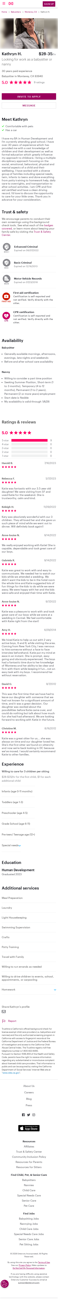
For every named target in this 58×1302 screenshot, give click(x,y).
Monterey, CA (31, 12)
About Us (29, 1085)
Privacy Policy (25, 1265)
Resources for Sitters (29, 1167)
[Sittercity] (11, 4)
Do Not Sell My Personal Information (29, 1268)
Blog (29, 1098)
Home (4, 12)
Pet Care (29, 1205)
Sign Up (49, 4)
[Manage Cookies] (5, 1284)
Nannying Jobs (29, 1223)
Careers (29, 1092)
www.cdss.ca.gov (11, 1072)
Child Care (28, 1190)
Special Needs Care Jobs (29, 1234)
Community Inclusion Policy (29, 1156)
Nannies (29, 1185)
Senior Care (29, 1200)
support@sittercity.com (28, 1282)
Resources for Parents (29, 1161)
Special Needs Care (29, 1195)
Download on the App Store (29, 1128)
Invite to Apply (29, 96)
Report (12, 1020)
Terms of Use (44, 1262)
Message (29, 105)
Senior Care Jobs (29, 1239)
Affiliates (29, 1146)
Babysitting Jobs (29, 1218)
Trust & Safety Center (29, 1151)
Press (29, 1105)
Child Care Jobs (29, 1228)
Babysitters (16, 12)
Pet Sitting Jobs (29, 1244)
